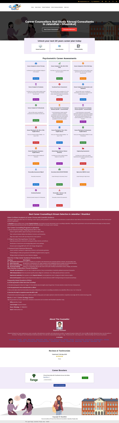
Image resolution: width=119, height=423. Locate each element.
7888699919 (96, 1)
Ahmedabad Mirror (98, 339)
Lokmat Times (22, 341)
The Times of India (79, 339)
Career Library (38, 7)
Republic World (78, 341)
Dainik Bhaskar (93, 341)
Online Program (47, 379)
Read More (46, 377)
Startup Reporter (89, 339)
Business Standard (58, 339)
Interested (85, 377)
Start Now (36, 78)
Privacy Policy (53, 418)
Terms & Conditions (45, 418)
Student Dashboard (46, 7)
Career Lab (66, 7)
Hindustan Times (70, 341)
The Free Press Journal (31, 341)
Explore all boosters (59, 385)
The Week (19, 339)
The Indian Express (54, 341)
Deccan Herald (12, 339)
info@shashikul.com (84, 1)
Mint (99, 341)
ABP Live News (31, 339)
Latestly (25, 339)
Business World (39, 339)
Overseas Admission (69, 28)
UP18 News (106, 339)
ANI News (72, 339)
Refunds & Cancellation (62, 418)
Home (32, 7)
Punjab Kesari (86, 341)
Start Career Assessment (51, 28)
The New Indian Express (43, 341)
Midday (46, 339)
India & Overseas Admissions (57, 7)
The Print (51, 339)
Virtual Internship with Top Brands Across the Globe (56, 375)
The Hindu (62, 341)
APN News (66, 339)
